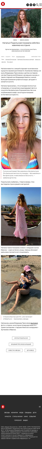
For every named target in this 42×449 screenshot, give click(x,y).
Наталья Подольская (10, 59)
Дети (34, 412)
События (32, 416)
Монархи (14, 412)
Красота (8, 416)
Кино (26, 416)
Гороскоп (18, 420)
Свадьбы (28, 412)
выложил (34, 323)
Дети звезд (10, 62)
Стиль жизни (17, 416)
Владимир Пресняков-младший (25, 59)
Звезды (7, 412)
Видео (25, 420)
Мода (21, 412)
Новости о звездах (14, 350)
